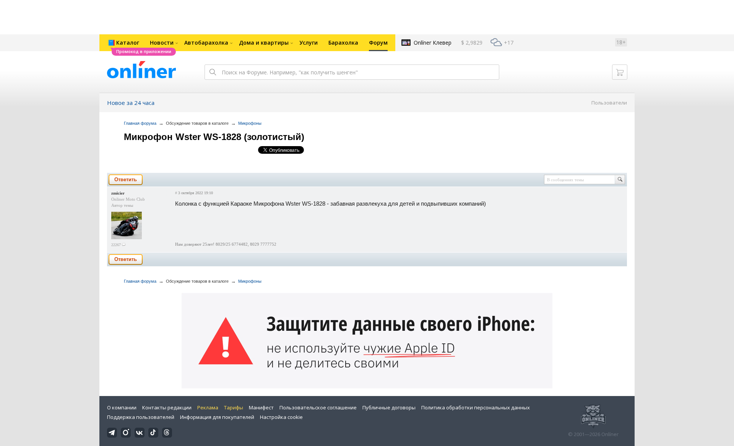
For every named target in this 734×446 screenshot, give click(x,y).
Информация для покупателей (217, 417)
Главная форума (140, 123)
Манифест (261, 407)
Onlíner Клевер (432, 42)
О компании (121, 407)
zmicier (118, 193)
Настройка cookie (281, 417)
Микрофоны (249, 123)
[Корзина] (619, 72)
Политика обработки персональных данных (475, 407)
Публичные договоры (389, 407)
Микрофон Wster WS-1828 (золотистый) (214, 137)
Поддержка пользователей (140, 417)
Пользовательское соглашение (318, 407)
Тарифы (233, 407)
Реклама (207, 407)
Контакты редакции (167, 407)
